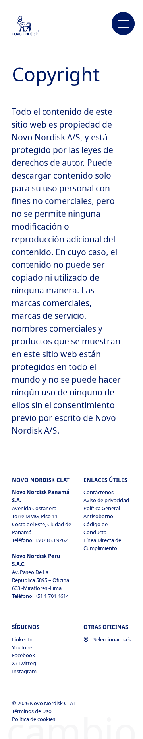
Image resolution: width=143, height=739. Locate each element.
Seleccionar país (112, 639)
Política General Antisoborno (101, 512)
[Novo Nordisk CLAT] (34, 26)
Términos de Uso (32, 711)
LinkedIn (22, 639)
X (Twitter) (24, 663)
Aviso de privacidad (106, 500)
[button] (123, 24)
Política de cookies (34, 719)
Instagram (24, 671)
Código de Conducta (95, 528)
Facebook (23, 655)
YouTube (22, 647)
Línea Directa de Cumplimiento (102, 544)
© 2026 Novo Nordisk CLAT (44, 703)
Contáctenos (98, 492)
